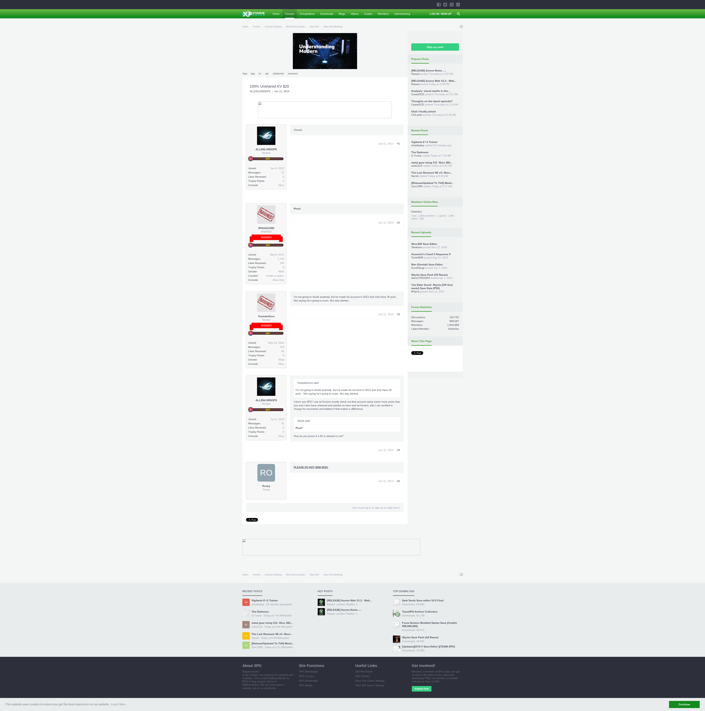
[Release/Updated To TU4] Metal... (432, 182)
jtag (253, 73)
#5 (398, 481)
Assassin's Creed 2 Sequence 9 (431, 254)
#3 (398, 314)
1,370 (281, 258)
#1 (398, 143)
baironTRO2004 (420, 277)
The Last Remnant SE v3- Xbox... (431, 172)
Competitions (307, 13)
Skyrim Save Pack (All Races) (429, 274)
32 (282, 172)
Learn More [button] (118, 704)
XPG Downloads (308, 680)
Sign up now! (435, 47)
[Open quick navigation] (461, 26)
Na (246, 636)
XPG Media (305, 685)
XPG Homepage (308, 671)
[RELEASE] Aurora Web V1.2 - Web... (433, 80)
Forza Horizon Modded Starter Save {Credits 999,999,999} (429, 624)
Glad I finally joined (423, 111)
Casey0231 (417, 94)
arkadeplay (417, 145)
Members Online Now (424, 201)
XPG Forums (306, 676)
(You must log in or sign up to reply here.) (376, 507)
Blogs (342, 13)
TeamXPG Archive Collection (420, 611)
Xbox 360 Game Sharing (369, 685)
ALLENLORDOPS (260, 91)
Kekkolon (416, 211)
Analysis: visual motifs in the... (430, 90)
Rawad (415, 73)
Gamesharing (402, 13)
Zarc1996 (416, 186)
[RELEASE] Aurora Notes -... (428, 70)
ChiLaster (416, 114)
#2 (398, 222)
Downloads (326, 13)
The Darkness (420, 152)
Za (246, 645)
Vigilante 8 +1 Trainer (424, 142)
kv (260, 73)
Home (276, 13)
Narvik (415, 175)
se (246, 625)
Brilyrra (415, 291)
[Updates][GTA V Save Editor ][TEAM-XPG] (428, 646)
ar (246, 602)
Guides (368, 13)
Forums (289, 13)
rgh (267, 73)
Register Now (422, 688)
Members (383, 13)
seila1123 (416, 165)
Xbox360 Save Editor (424, 243)
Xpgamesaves (250, 671)
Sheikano (416, 247)
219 (282, 346)
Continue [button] (684, 704)
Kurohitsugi (417, 267)
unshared (292, 73)
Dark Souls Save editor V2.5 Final (423, 600)
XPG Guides (362, 676)
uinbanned (278, 73)
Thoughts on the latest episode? (432, 101)
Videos (355, 13)
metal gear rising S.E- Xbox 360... (431, 162)
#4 (398, 450)
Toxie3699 (417, 257)
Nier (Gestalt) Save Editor (427, 264)
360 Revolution (364, 671)
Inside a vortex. (275, 275)
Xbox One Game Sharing (369, 680)
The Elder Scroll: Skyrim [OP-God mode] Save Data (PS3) (432, 286)
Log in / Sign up (440, 13)
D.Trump (416, 155)
